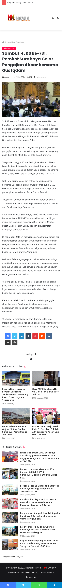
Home (7, 42)
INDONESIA (51, 568)
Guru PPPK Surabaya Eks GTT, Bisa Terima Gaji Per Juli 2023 (45, 392)
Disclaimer (25, 572)
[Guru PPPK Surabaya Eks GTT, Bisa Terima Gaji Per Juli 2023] (46, 378)
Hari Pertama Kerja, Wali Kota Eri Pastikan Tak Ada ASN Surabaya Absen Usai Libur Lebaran (45, 430)
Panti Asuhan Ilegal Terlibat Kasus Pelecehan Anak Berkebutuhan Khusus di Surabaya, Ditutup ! (38, 502)
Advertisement (47, 572)
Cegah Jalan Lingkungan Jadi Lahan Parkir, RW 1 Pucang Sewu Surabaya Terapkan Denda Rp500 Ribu (39, 543)
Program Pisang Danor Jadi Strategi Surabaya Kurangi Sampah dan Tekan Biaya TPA (39, 488)
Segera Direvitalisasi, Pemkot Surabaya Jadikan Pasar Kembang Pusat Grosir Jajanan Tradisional (15, 394)
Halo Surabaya (17, 42)
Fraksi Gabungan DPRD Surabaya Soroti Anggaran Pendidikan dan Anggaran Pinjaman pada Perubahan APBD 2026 (40, 457)
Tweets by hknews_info (13, 556)
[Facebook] (8, 336)
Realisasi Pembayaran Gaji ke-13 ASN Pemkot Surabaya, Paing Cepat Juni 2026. (14, 430)
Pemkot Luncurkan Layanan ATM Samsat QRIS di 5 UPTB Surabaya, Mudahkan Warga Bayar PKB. (38, 473)
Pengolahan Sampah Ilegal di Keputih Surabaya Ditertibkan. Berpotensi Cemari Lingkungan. (40, 516)
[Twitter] (14, 336)
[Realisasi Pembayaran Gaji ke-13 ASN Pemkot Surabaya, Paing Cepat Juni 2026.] (16, 416)
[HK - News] (18, 17)
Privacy (35, 572)
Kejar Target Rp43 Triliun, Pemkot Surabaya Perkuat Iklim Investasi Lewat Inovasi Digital (38, 529)
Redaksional (13, 572)
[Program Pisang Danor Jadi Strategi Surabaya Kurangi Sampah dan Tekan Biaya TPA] (10, 490)
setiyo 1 (7, 77)
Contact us (31, 577)
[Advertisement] (40, 16)
